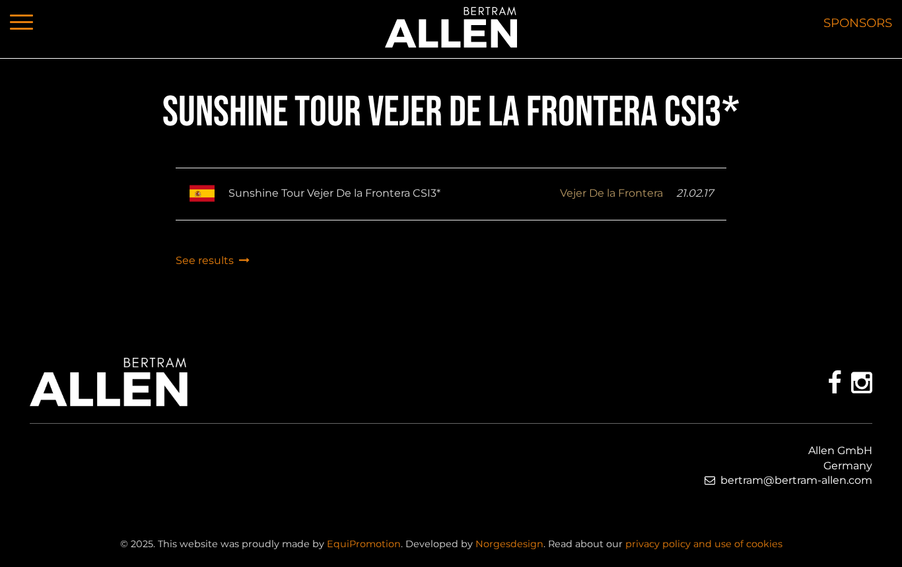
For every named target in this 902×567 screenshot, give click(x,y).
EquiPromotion (364, 544)
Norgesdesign (509, 544)
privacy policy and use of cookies (703, 544)
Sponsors (857, 22)
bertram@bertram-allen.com (796, 480)
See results (207, 260)
